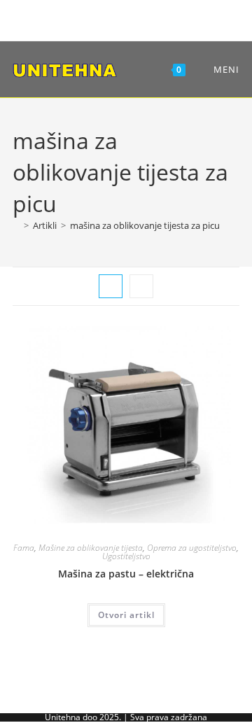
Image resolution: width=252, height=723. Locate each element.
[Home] (16, 225)
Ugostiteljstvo (126, 556)
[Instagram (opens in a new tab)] (123, 18)
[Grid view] (110, 286)
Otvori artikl (126, 615)
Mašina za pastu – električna (126, 573)
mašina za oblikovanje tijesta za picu (145, 225)
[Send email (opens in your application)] (148, 18)
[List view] (141, 286)
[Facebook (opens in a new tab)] (101, 18)
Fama (23, 548)
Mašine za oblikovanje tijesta (90, 548)
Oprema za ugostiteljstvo (192, 548)
